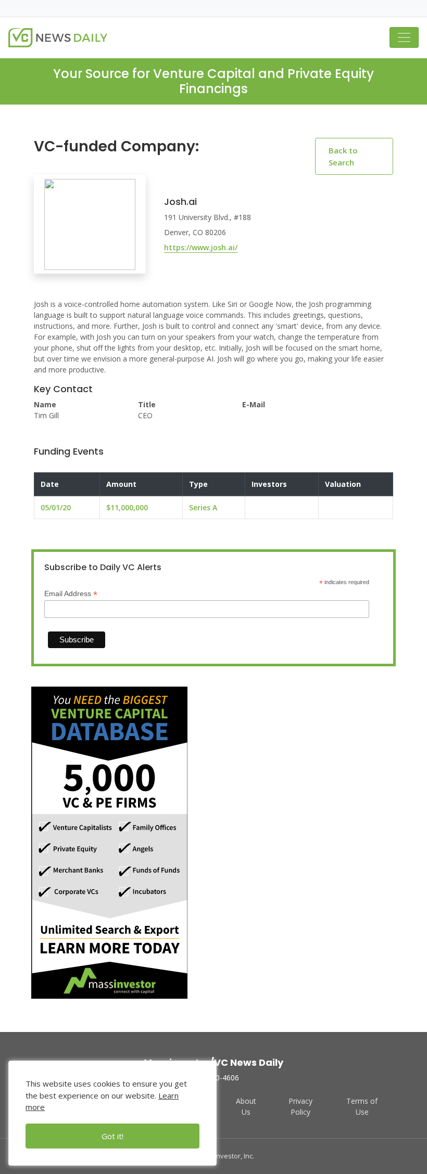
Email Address (70, 594)
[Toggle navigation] (404, 37)
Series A (203, 507)
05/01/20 (56, 507)
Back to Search (343, 156)
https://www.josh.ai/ (200, 247)
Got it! (112, 1136)
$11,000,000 (127, 507)
